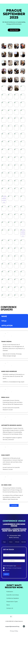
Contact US (9, 608)
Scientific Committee (12, 595)
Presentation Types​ (12, 601)
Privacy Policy (14, 631)
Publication (9, 591)
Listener (7, 570)
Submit (6, 574)
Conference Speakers (12, 598)
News (8, 605)
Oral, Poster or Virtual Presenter (13, 568)
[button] (25, 3)
